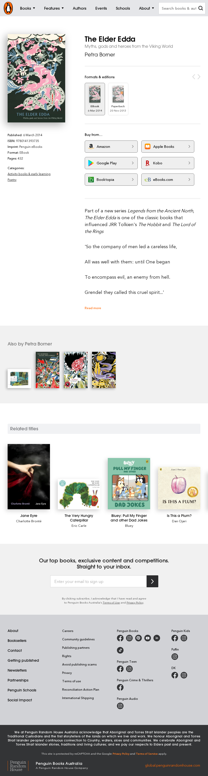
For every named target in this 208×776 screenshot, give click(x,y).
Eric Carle (79, 525)
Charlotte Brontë (29, 520)
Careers (67, 630)
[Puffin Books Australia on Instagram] (174, 656)
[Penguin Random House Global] (22, 765)
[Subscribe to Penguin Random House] (152, 581)
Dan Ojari (179, 520)
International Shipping (78, 697)
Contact (15, 650)
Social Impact (20, 700)
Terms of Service (147, 753)
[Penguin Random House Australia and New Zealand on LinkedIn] (156, 638)
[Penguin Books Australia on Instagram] (129, 638)
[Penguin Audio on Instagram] (120, 706)
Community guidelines (78, 639)
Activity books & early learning (29, 173)
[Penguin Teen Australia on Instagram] (129, 669)
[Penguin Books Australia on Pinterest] (138, 638)
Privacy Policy (135, 602)
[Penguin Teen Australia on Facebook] (120, 669)
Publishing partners (76, 647)
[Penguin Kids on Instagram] (184, 638)
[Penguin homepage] (8, 8)
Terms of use (71, 681)
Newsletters (17, 670)
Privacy (67, 672)
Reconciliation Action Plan (80, 689)
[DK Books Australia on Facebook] (174, 675)
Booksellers (17, 640)
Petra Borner (100, 54)
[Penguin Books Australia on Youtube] (147, 638)
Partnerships (18, 680)
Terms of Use (111, 602)
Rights (66, 656)
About (13, 630)
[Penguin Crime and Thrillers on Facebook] (120, 687)
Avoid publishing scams (79, 664)
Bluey (129, 525)
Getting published (23, 660)
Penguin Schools (22, 690)
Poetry (12, 179)
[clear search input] (200, 9)
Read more (93, 307)
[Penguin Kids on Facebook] (174, 638)
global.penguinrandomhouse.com (172, 765)
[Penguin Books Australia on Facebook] (120, 638)
